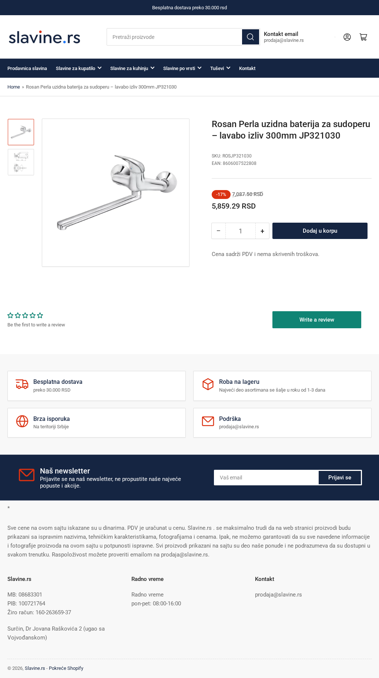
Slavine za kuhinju (129, 68)
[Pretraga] (250, 37)
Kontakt (247, 68)
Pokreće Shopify (66, 668)
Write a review (316, 319)
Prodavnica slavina (27, 68)
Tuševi (217, 68)
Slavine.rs (35, 668)
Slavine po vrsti (179, 68)
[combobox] (183, 37)
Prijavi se (339, 477)
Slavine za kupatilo (75, 68)
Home (13, 87)
